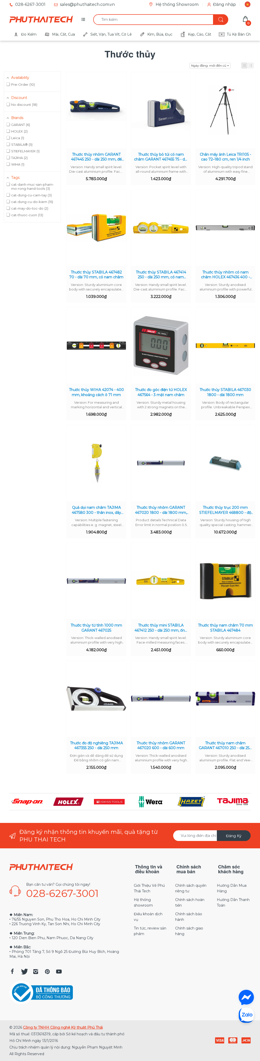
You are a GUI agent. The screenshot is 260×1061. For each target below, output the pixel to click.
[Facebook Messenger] (246, 997)
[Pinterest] (47, 971)
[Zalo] (246, 1015)
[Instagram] (35, 971)
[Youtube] (59, 971)
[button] (244, 65)
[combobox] (161, 19)
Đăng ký (233, 836)
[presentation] (11, 801)
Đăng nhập (224, 4)
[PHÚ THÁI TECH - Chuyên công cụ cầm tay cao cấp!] (41, 20)
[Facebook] (12, 971)
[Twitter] (24, 971)
